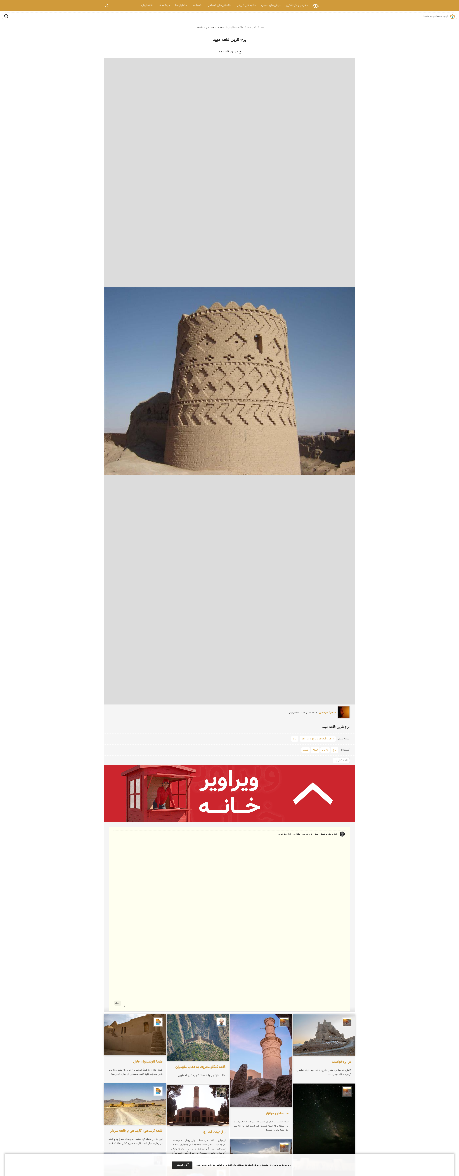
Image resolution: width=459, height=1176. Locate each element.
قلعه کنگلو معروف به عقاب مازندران (200, 1067)
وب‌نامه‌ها (164, 5)
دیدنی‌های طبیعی (271, 5)
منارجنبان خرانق (277, 1114)
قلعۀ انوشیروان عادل (147, 1062)
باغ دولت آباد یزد (214, 1132)
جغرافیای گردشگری (297, 5)
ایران (262, 27)
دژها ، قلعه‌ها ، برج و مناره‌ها (210, 27)
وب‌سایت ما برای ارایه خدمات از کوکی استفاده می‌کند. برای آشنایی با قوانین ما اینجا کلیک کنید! (243, 1165)
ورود (107, 5)
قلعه (315, 750)
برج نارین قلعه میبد (229, 39)
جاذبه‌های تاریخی (246, 5)
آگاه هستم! (182, 1165)
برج (334, 750)
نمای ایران (315, 5)
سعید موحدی (327, 712)
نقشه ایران (147, 5)
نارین (325, 750)
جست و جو (6, 16)
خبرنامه (197, 5)
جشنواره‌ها (181, 5)
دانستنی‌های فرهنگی (219, 5)
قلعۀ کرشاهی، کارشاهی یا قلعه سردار (136, 1131)
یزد (294, 739)
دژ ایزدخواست (341, 1062)
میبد (305, 750)
